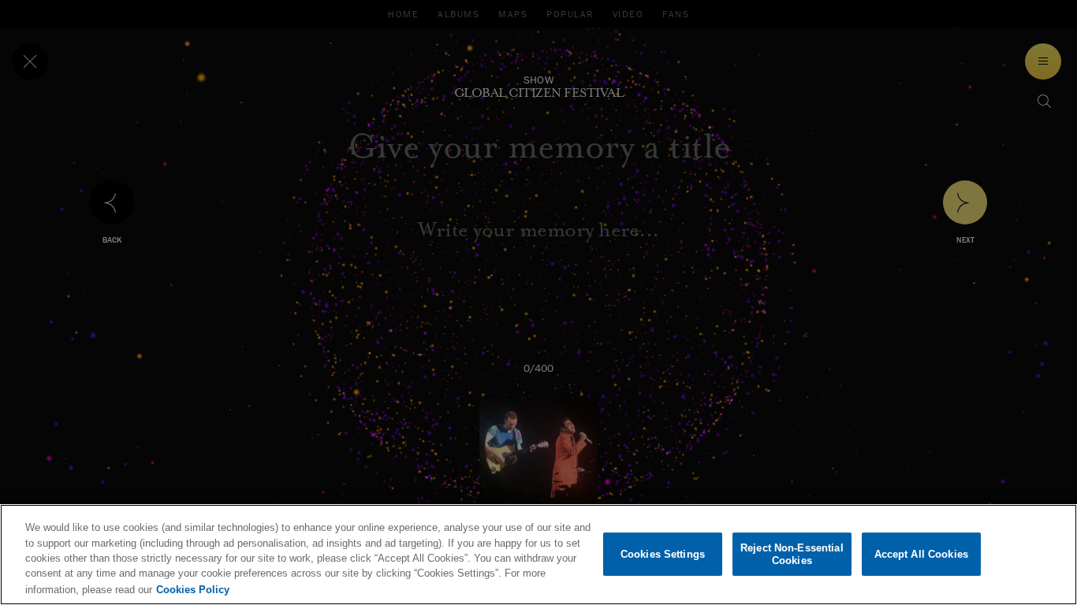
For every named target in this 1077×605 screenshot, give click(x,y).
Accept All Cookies (921, 554)
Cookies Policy (192, 589)
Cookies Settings (662, 554)
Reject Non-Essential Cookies (792, 554)
